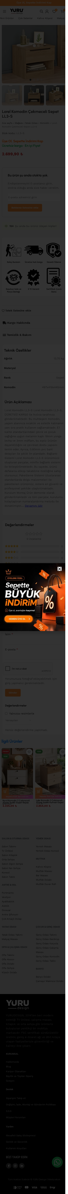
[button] (59, 569)
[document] (32, 597)
